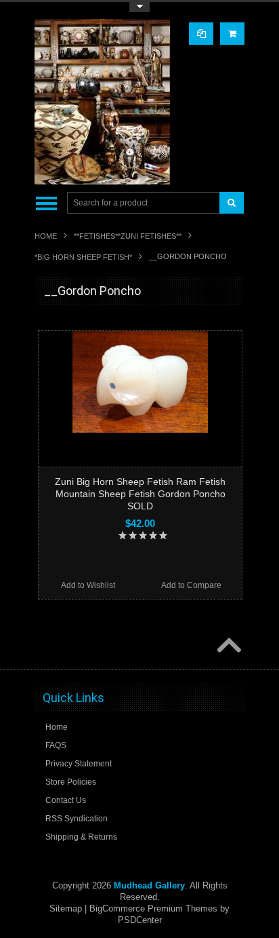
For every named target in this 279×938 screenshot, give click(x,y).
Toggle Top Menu (139, 7)
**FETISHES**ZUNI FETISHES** (127, 236)
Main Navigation (46, 203)
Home (46, 236)
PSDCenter (140, 920)
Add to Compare (191, 585)
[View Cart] (232, 33)
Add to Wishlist (88, 585)
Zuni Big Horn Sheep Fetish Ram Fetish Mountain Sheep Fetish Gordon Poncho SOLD (140, 493)
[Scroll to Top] (227, 646)
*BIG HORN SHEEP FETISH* (83, 257)
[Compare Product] (201, 33)
